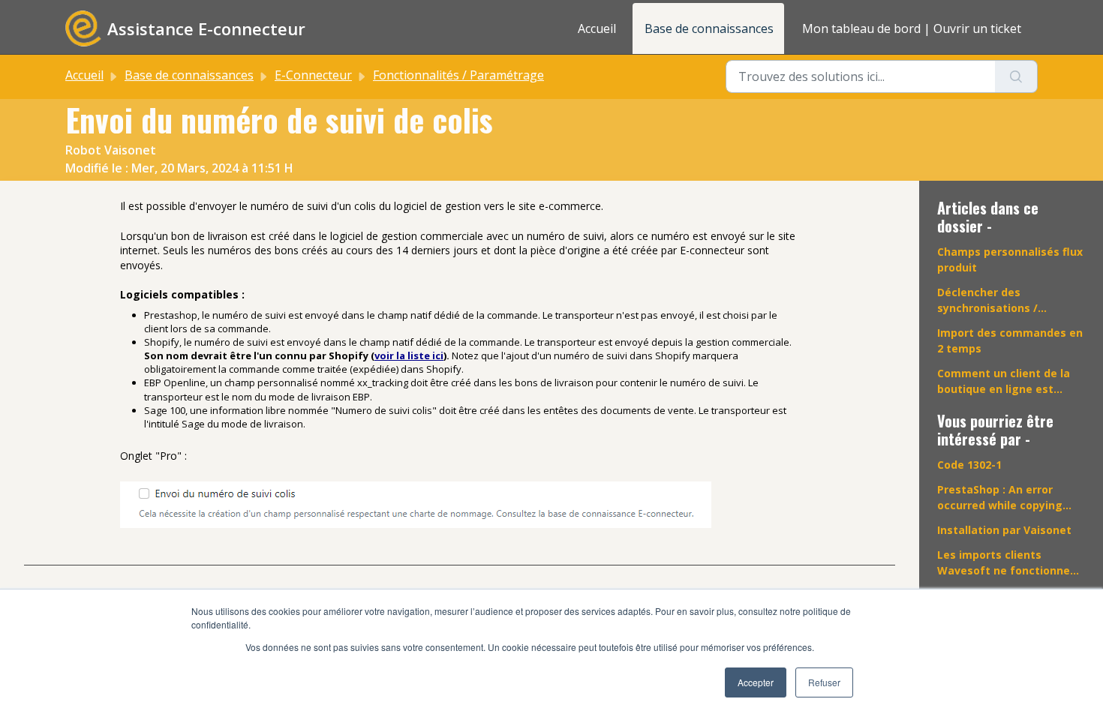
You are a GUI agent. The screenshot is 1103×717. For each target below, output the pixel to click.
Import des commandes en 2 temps (1010, 341)
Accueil (597, 28)
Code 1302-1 (969, 465)
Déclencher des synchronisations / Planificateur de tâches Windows (1000, 300)
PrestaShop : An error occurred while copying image (999, 497)
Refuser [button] (824, 682)
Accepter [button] (756, 682)
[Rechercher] (1016, 76)
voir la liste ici (408, 355)
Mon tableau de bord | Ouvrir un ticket (911, 28)
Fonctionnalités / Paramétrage (458, 75)
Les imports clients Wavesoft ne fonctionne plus (1003, 563)
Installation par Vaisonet (1004, 530)
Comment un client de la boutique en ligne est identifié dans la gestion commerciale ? (1003, 381)
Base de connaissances (709, 28)
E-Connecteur (313, 75)
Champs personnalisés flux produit (1010, 259)
